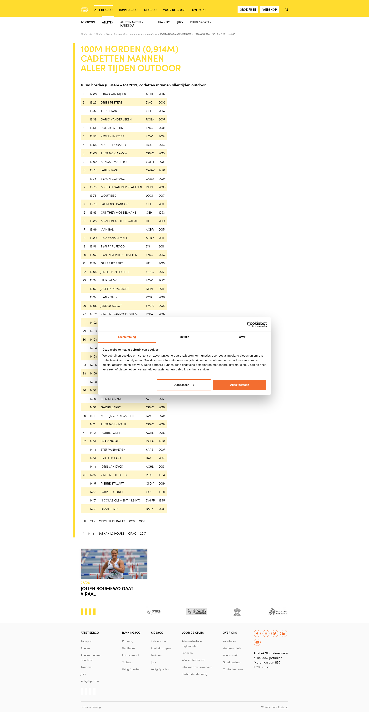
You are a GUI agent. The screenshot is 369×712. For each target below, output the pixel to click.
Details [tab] (184, 336)
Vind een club (232, 648)
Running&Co (128, 10)
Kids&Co (150, 10)
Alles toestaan (239, 384)
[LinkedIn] (283, 633)
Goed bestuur (232, 662)
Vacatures (229, 641)
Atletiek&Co (103, 10)
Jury (180, 22)
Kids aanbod (159, 641)
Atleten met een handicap (131, 23)
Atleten (108, 22)
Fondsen (187, 653)
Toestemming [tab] (127, 336)
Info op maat (130, 655)
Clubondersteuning (194, 674)
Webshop (270, 9)
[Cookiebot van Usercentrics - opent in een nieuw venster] (250, 324)
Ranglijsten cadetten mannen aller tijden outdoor (131, 33)
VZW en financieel (193, 660)
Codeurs (283, 707)
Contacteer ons (233, 669)
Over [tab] (242, 336)
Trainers (164, 22)
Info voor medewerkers (197, 667)
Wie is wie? (230, 655)
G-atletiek (128, 648)
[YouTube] (257, 642)
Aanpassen (181, 384)
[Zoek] (286, 9)
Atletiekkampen (161, 648)
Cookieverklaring (91, 707)
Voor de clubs (174, 10)
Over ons (199, 10)
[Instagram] (266, 633)
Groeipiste (248, 9)
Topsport (88, 22)
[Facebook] (257, 633)
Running (127, 641)
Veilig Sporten (200, 22)
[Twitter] (274, 633)
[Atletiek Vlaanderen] (84, 9)
